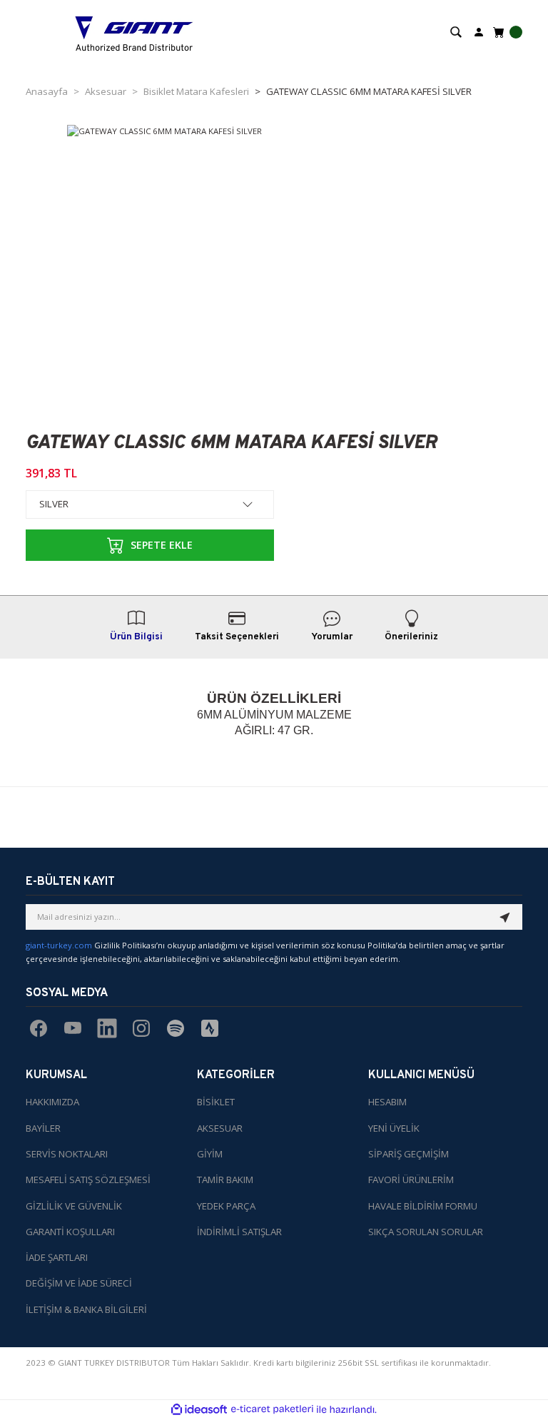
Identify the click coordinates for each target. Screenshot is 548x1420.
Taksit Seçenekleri (237, 637)
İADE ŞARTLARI (57, 1257)
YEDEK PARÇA (226, 1206)
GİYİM (210, 1153)
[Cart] (506, 32)
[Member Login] (479, 31)
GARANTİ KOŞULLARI (70, 1231)
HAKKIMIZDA (52, 1101)
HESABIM (387, 1101)
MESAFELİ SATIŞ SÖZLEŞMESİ (88, 1179)
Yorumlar (331, 637)
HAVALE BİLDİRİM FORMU (422, 1206)
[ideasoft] (199, 1410)
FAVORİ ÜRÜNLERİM (411, 1179)
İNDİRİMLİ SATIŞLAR (239, 1231)
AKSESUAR (220, 1128)
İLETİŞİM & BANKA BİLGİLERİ (86, 1309)
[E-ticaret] (272, 1410)
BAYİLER (43, 1128)
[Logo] (134, 32)
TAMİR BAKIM (225, 1179)
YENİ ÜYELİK (394, 1128)
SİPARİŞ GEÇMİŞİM (408, 1153)
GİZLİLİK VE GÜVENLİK (74, 1206)
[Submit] (505, 917)
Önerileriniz (411, 637)
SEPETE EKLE (162, 545)
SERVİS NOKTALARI (67, 1153)
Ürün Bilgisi (136, 637)
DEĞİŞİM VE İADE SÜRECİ (79, 1283)
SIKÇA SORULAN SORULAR (425, 1231)
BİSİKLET (216, 1101)
